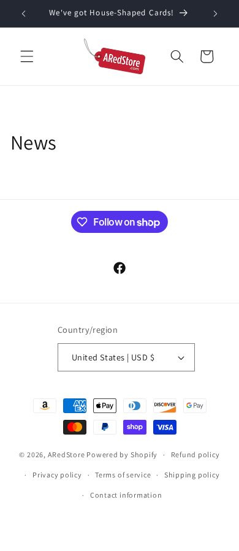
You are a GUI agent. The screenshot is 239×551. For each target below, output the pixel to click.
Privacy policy (57, 474)
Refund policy (195, 454)
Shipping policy (192, 474)
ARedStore (66, 454)
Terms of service (123, 474)
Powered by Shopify (121, 454)
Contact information (126, 495)
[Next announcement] (215, 13)
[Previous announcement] (23, 13)
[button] (27, 56)
